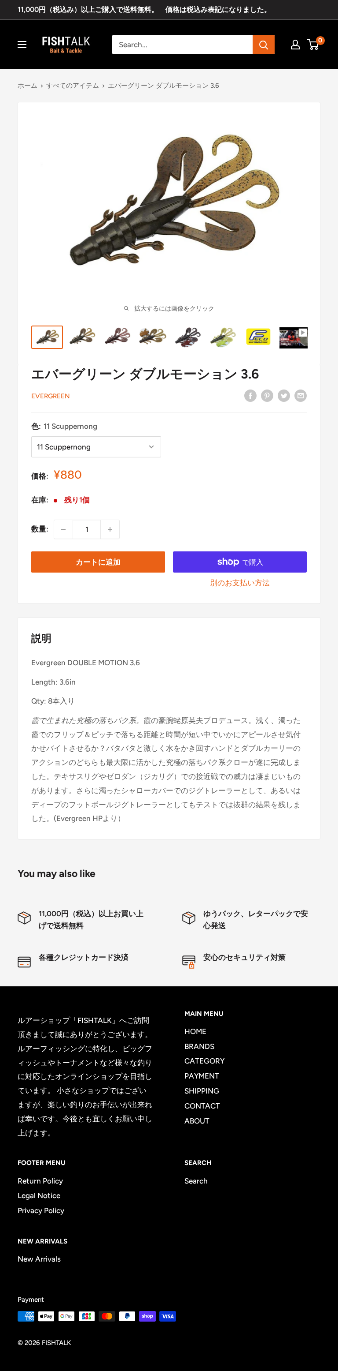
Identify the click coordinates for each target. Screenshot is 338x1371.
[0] (313, 44)
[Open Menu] (22, 44)
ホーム (27, 86)
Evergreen (50, 396)
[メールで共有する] (300, 395)
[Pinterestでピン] (267, 395)
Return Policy (40, 1180)
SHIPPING (201, 1090)
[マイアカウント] (295, 44)
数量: (39, 528)
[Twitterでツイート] (284, 395)
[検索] (264, 44)
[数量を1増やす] (110, 529)
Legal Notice (39, 1195)
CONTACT (202, 1105)
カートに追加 (98, 562)
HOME (195, 1031)
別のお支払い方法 (240, 582)
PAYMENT (201, 1075)
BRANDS (199, 1046)
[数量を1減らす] (63, 529)
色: (64, 426)
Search (196, 1180)
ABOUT (196, 1120)
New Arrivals (39, 1259)
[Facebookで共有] (250, 395)
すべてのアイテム (72, 86)
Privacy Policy (41, 1210)
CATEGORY (204, 1060)
